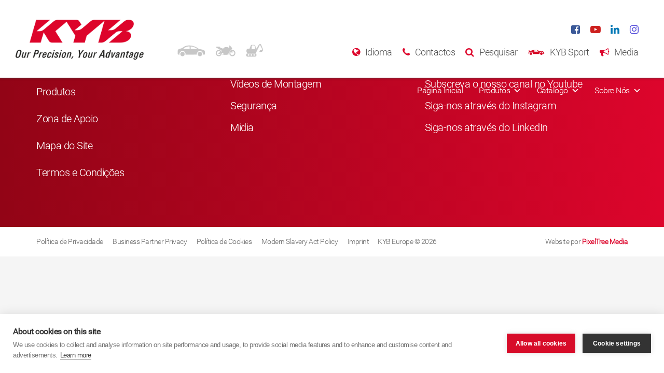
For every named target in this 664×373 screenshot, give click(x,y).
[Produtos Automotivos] (191, 49)
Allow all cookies (541, 343)
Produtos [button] (494, 90)
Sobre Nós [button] (612, 90)
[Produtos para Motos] (225, 49)
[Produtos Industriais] (254, 49)
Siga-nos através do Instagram (491, 105)
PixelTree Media (605, 241)
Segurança (253, 105)
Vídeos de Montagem (275, 84)
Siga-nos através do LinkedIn (486, 127)
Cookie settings (617, 343)
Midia (242, 127)
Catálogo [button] (552, 90)
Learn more (75, 355)
